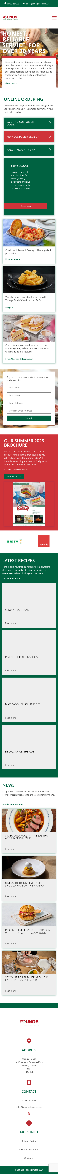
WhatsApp (29, 1158)
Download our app (21, 150)
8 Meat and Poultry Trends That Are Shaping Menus (27, 837)
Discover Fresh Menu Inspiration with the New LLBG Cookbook (27, 931)
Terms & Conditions (29, 1149)
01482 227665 (29, 1100)
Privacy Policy (29, 1141)
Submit (29, 418)
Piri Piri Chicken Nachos (21, 657)
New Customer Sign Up (23, 136)
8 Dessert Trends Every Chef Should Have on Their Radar (24, 884)
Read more (10, 623)
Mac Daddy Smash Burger (22, 704)
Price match (19, 166)
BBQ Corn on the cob (20, 751)
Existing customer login (20, 123)
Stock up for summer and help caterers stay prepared (26, 978)
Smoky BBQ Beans (17, 609)
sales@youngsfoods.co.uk (29, 1107)
